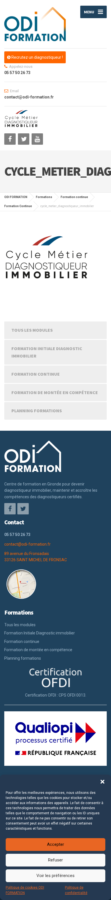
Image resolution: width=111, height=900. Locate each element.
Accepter (55, 844)
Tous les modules (32, 330)
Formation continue (35, 374)
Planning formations (36, 410)
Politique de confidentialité (76, 890)
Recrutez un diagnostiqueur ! (37, 57)
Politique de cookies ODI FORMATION (25, 890)
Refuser (55, 860)
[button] (102, 782)
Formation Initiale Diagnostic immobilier (46, 352)
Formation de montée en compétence (54, 392)
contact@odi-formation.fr (27, 544)
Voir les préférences (55, 875)
